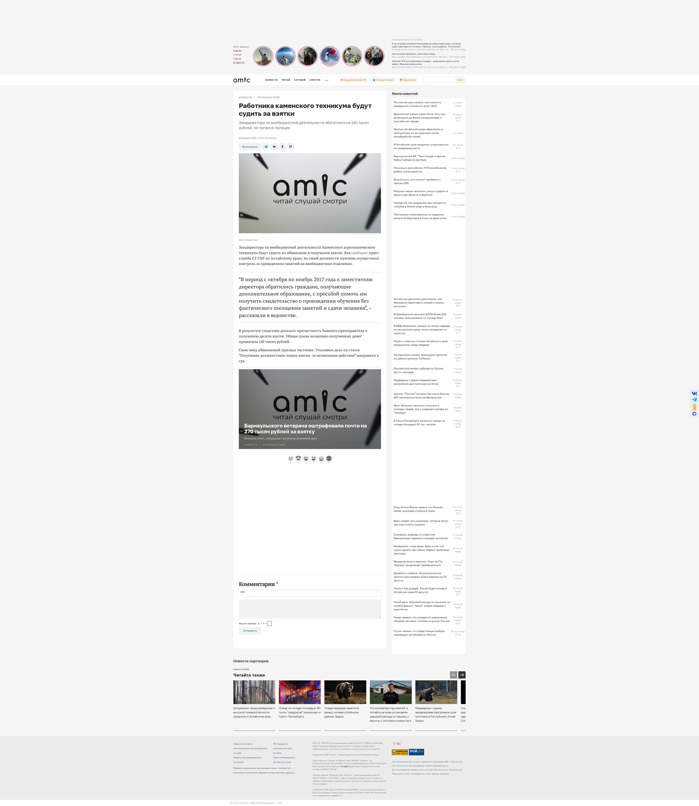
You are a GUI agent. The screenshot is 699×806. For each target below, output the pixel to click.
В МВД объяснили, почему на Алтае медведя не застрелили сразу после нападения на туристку (422, 329)
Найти (460, 79)
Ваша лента (409, 79)
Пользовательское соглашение (250, 748)
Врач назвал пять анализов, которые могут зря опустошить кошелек (421, 522)
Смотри (315, 79)
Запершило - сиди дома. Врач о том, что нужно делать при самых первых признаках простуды (421, 550)
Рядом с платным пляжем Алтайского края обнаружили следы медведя (421, 343)
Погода (237, 753)
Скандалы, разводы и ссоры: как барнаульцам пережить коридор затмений (421, 536)
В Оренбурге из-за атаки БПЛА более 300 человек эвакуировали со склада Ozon (420, 316)
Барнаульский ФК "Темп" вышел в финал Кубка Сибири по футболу (419, 158)
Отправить (250, 630)
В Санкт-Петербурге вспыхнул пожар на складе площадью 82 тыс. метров (419, 422)
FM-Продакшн (280, 743)
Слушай (299, 79)
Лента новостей (405, 94)
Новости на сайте (242, 743)
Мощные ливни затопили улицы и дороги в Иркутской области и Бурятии (421, 193)
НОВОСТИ (245, 97)
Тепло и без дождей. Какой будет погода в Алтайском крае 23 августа (420, 590)
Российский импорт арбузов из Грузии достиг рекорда (418, 370)
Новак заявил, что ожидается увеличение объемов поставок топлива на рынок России (422, 619)
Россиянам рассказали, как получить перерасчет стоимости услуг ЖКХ (417, 104)
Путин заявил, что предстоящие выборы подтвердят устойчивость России (419, 632)
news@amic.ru (346, 766)
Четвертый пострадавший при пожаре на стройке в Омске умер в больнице (420, 204)
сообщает (359, 253)
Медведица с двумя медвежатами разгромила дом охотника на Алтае (416, 382)
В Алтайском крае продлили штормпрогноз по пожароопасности (421, 146)
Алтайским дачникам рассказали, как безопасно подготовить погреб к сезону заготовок (419, 302)
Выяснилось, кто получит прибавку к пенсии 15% (417, 181)
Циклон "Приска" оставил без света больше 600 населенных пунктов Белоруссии (421, 395)
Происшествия (268, 97)
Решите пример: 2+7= (253, 623)
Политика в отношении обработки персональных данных (263, 772)
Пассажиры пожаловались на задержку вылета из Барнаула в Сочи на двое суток (420, 216)
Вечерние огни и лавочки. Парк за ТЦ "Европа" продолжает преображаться (418, 563)
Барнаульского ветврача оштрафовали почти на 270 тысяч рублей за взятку (305, 428)
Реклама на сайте (282, 748)
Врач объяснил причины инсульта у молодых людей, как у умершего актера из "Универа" (421, 409)
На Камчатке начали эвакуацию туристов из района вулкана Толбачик (420, 356)
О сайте (277, 753)
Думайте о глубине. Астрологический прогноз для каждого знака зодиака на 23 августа (420, 577)
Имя (242, 591)
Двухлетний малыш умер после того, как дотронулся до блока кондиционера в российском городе (419, 117)
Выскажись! (249, 146)
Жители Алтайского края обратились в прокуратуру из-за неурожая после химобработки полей (418, 133)
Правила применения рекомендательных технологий (262, 768)
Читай (286, 79)
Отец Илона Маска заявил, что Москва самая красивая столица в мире (418, 509)
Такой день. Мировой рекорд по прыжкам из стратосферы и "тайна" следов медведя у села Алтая (422, 605)
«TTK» (279, 802)
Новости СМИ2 (241, 669)
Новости (271, 79)
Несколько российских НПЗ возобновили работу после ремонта (420, 169)
